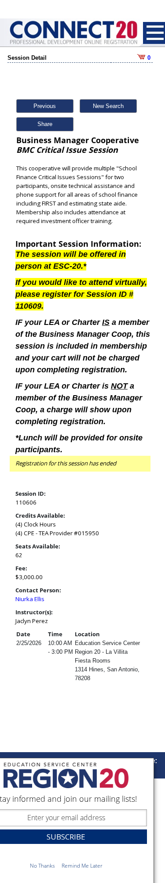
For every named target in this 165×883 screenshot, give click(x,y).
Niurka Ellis (29, 599)
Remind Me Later (82, 865)
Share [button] (44, 124)
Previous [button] (44, 106)
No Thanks (42, 865)
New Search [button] (108, 106)
